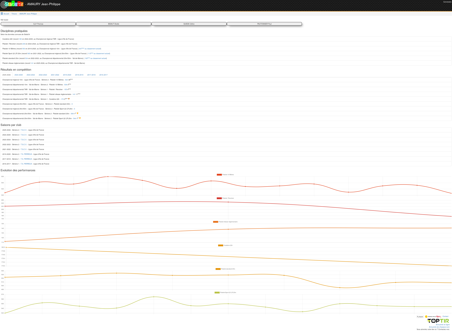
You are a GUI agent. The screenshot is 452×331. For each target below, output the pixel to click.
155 (65, 89)
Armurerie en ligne (443, 324)
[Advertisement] (400, 6)
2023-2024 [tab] (31, 75)
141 (32, 63)
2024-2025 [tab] (19, 75)
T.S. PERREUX (26, 154)
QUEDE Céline (189, 24)
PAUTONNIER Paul (264, 24)
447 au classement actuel (90, 48)
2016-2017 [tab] (103, 75)
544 (74, 118)
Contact (445, 316)
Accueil (6, 13)
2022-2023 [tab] (43, 75)
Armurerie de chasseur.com (439, 327)
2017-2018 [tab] (91, 75)
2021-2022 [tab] (55, 75)
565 (28, 53)
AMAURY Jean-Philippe (28, 13)
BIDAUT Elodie (113, 24)
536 (65, 84)
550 (23, 48)
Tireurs (14, 13)
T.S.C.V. (24, 130)
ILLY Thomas (38, 24)
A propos (420, 316)
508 (72, 113)
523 (66, 80)
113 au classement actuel (98, 53)
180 (20, 39)
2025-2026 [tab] (6, 75)
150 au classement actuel (95, 58)
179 (62, 99)
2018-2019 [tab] (79, 75)
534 (26, 58)
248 (23, 44)
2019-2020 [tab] (67, 75)
